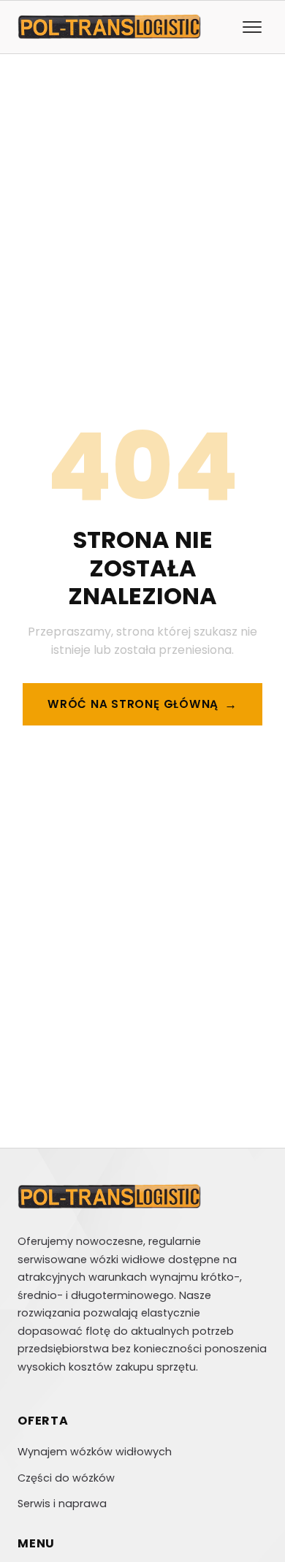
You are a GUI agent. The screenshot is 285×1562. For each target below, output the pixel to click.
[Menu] (252, 27)
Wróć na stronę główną (133, 704)
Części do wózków (66, 1478)
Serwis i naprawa (62, 1503)
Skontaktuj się (133, 758)
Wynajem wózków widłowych (95, 1451)
